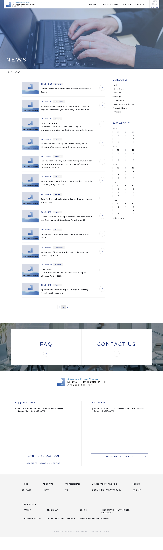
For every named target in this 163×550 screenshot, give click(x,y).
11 (125, 186)
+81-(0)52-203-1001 (44, 456)
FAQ (68, 490)
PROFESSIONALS (73, 484)
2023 (115, 164)
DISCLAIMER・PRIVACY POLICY (107, 490)
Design (117, 97)
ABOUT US (48, 484)
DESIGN (83, 510)
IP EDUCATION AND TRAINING (92, 515)
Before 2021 (118, 218)
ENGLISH (154, 7)
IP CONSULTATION (31, 515)
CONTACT (26, 490)
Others (117, 112)
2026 (115, 129)
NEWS (46, 490)
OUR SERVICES (28, 504)
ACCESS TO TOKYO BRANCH (119, 456)
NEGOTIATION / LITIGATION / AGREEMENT (120, 510)
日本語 (154, 1)
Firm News (119, 89)
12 (118, 150)
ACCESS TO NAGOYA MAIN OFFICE (43, 463)
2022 (115, 182)
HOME (9, 72)
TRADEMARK (52, 510)
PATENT (27, 510)
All (115, 85)
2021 (115, 200)
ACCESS (137, 484)
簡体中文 (154, 4)
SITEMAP (137, 490)
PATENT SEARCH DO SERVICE (59, 515)
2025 (115, 146)
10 (133, 150)
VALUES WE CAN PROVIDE (105, 484)
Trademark (119, 100)
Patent (117, 93)
